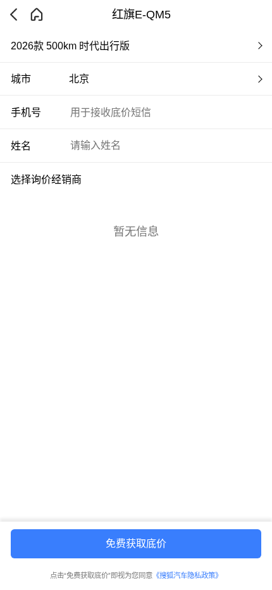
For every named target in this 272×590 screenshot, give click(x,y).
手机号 (26, 112)
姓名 (21, 145)
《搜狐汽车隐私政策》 (187, 575)
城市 (21, 78)
